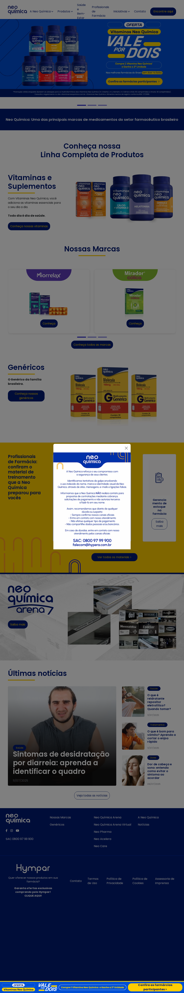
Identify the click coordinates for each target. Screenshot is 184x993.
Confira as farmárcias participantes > (155, 987)
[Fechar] (126, 448)
